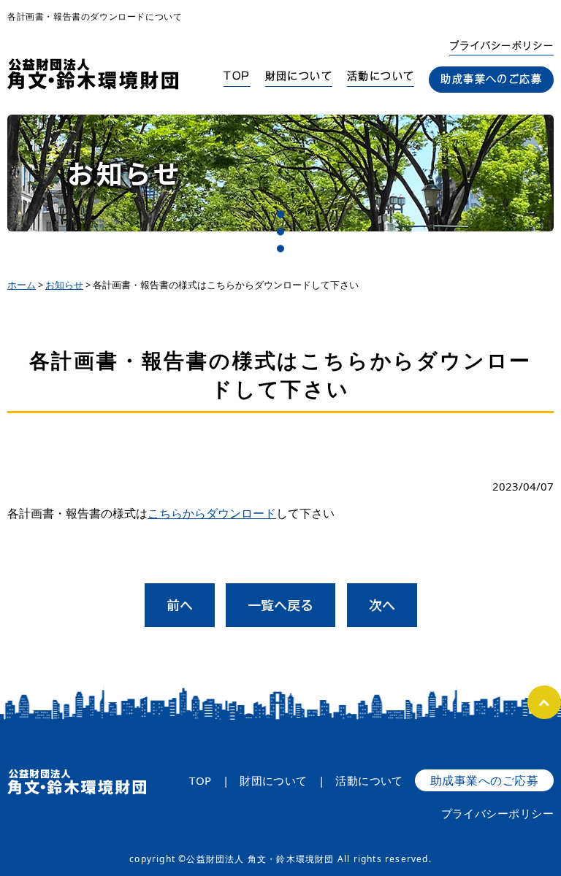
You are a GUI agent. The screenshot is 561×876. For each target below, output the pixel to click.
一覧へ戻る (280, 604)
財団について (298, 76)
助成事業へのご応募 (491, 79)
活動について (380, 76)
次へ (382, 604)
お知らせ (64, 284)
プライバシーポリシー (501, 45)
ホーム (21, 284)
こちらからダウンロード (212, 513)
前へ (180, 604)
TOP (237, 76)
